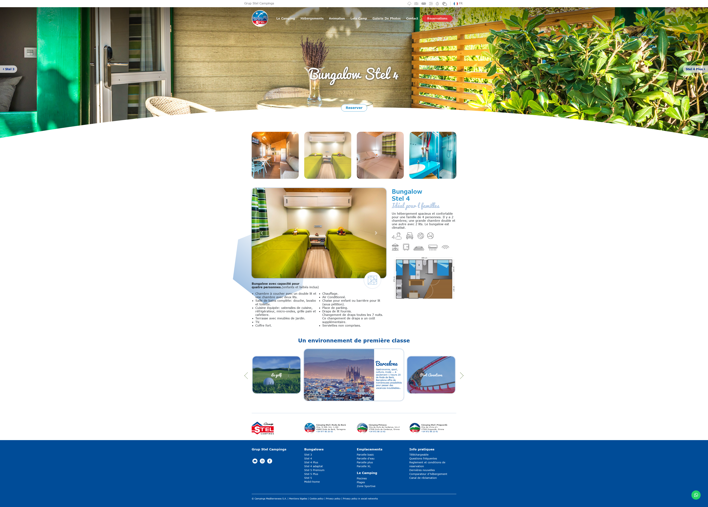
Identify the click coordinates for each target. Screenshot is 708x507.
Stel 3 (9, 69)
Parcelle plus (365, 462)
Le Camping (285, 18)
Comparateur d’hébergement (428, 473)
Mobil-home (312, 481)
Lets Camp (358, 18)
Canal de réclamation (423, 477)
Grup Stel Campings (259, 3)
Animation (337, 18)
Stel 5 (308, 477)
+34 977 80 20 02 (324, 431)
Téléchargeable (418, 454)
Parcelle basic (365, 454)
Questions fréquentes (423, 458)
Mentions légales (298, 498)
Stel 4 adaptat (313, 466)
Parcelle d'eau (365, 458)
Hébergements (312, 18)
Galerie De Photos (386, 18)
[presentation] (246, 375)
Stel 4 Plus (695, 69)
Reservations (437, 18)
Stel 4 (308, 458)
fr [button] (460, 3)
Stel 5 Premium (314, 470)
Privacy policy (333, 498)
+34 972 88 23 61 (429, 431)
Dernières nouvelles (422, 470)
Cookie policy (317, 498)
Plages (361, 482)
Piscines (362, 478)
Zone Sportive (366, 486)
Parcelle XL (364, 466)
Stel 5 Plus (311, 473)
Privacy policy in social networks (360, 498)
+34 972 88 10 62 (377, 431)
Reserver (354, 108)
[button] (262, 233)
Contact (412, 18)
